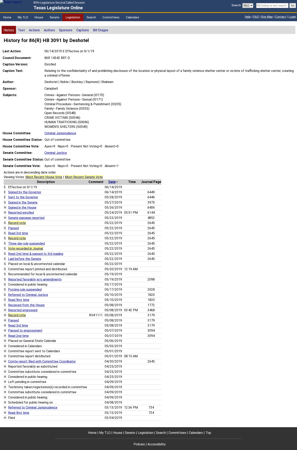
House (39, 17)
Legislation (73, 17)
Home (7, 17)
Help (248, 17)
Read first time (18, 300)
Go (292, 5)
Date (112, 182)
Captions (82, 30)
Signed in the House (22, 207)
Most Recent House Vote (43, 177)
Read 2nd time (18, 336)
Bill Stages (100, 30)
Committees (110, 17)
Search (91, 17)
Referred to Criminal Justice (28, 295)
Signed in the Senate (23, 202)
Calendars (132, 17)
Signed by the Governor (24, 192)
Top (208, 433)
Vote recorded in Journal (25, 248)
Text (21, 30)
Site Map (267, 17)
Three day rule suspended (26, 243)
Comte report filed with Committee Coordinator (42, 361)
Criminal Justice (55, 153)
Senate (54, 17)
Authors (49, 30)
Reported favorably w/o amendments (35, 279)
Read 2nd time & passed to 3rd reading (35, 254)
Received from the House (26, 305)
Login (292, 17)
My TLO (23, 17)
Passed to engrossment (25, 330)
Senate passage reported (26, 218)
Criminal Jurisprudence (60, 133)
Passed (13, 228)
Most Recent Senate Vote (84, 177)
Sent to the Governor (23, 197)
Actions (34, 30)
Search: (236, 5)
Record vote (17, 223)
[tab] (9, 30)
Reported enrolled (21, 212)
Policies (139, 444)
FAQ (256, 17)
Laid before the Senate (24, 259)
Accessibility (156, 444)
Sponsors (65, 30)
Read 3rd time (18, 233)
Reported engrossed (22, 310)
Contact (280, 17)
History (9, 30)
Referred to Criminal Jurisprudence (32, 407)
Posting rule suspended (25, 289)
